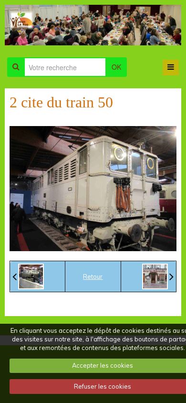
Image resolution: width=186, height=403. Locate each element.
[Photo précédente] (28, 276)
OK (116, 67)
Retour (93, 276)
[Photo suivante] (158, 276)
